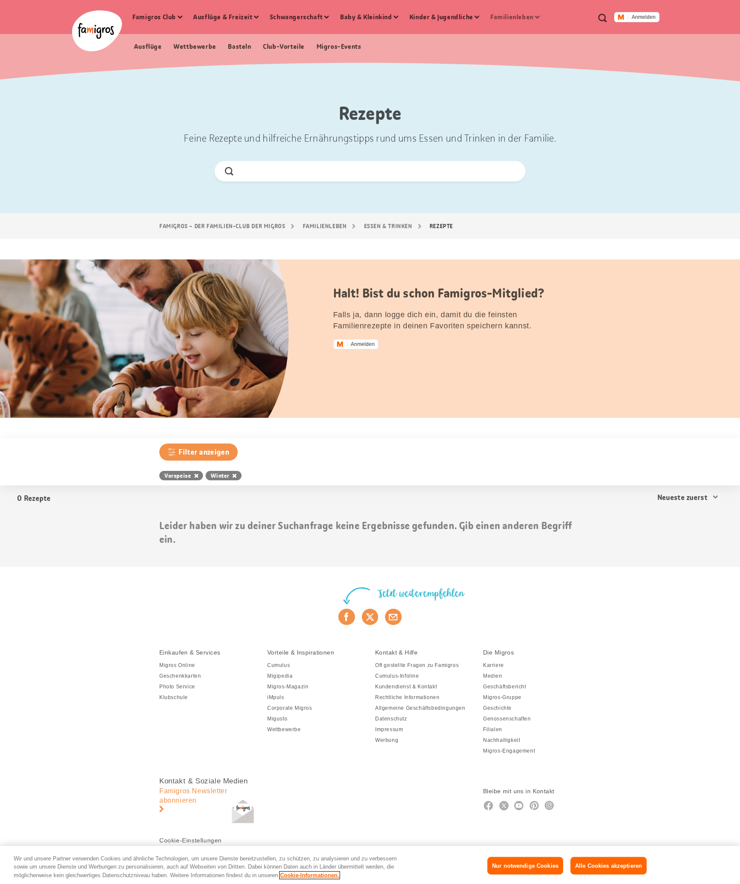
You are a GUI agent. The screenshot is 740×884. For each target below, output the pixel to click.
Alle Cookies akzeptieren (608, 865)
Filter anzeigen (204, 452)
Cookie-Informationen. (309, 875)
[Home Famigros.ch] (97, 30)
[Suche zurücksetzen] (511, 171)
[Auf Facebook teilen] (346, 617)
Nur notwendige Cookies (525, 865)
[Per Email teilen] (393, 617)
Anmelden (644, 17)
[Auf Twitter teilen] (370, 617)
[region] (370, 865)
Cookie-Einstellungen (190, 840)
